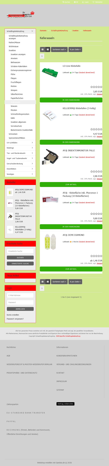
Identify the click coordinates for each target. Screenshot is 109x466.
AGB (8, 355)
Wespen (14, 90)
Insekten (12, 50)
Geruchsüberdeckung (15, 164)
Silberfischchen (17, 94)
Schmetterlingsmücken (20, 114)
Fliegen (13, 78)
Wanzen (14, 106)
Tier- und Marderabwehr (16, 153)
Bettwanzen (15, 62)
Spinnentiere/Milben (17, 138)
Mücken (14, 110)
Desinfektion (11, 169)
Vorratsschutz (16, 126)
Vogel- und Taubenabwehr (17, 158)
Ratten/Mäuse (14, 42)
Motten (14, 86)
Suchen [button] (67, 2)
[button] (76, 2)
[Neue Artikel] (33, 275)
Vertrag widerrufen (65, 404)
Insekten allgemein (18, 122)
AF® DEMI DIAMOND (73, 234)
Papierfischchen (17, 98)
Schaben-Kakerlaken (19, 66)
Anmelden (20, 309)
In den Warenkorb (71, 100)
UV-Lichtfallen (12, 143)
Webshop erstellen (44, 462)
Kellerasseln (15, 102)
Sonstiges (10, 174)
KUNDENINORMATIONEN (66, 355)
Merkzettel (98, 2)
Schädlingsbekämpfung (15, 31)
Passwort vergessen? (15, 319)
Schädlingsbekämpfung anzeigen (18, 37)
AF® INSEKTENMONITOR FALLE (79, 150)
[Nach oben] (102, 462)
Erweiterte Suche (20, 263)
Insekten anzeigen (18, 54)
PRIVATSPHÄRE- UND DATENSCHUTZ (22, 373)
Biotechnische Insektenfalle (22, 130)
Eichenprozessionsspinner (21, 70)
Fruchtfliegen (16, 82)
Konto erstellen (13, 315)
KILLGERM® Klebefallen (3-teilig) (79, 108)
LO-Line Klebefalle (71, 65)
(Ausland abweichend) (87, 72)
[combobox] (59, 49)
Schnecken (13, 134)
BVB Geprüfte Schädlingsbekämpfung (68, 336)
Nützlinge (10, 148)
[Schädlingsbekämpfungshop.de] (17, 16)
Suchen (20, 257)
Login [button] (86, 2)
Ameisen (14, 58)
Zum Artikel (71, 184)
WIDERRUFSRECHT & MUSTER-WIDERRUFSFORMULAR (29, 364)
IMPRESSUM (61, 381)
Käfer (13, 118)
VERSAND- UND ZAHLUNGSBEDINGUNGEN (73, 364)
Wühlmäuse (13, 46)
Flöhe (13, 74)
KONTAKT (60, 373)
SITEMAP (60, 390)
